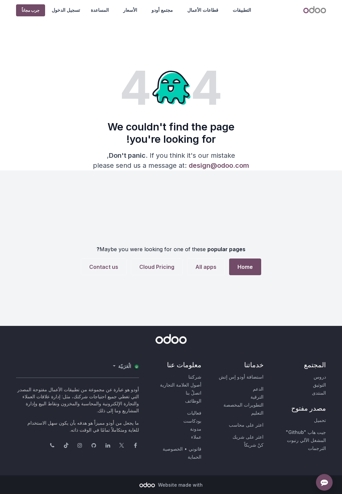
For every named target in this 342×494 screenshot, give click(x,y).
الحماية (194, 457)
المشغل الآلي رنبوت (306, 440)
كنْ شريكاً (254, 445)
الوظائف (193, 401)
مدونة (195, 429)
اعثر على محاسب (246, 425)
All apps (205, 267)
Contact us (103, 267)
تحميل (320, 420)
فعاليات (194, 413)
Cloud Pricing (156, 267)
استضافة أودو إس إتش (241, 377)
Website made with (180, 485)
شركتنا (194, 377)
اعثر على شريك (248, 437)
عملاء (196, 437)
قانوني (195, 449)
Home (245, 267)
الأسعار (130, 10)
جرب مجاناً (30, 10)
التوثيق (319, 385)
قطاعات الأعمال (202, 10)
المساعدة (100, 10)
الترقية (257, 397)
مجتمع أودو (162, 10)
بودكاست (192, 421)
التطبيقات (242, 10)
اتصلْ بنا (193, 393)
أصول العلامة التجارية (180, 385)
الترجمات (317, 448)
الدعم (258, 389)
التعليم (257, 413)
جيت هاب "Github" (306, 432)
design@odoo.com (219, 165)
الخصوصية (173, 449)
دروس (320, 377)
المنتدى (319, 393)
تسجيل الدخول (66, 10)
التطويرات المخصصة (243, 405)
